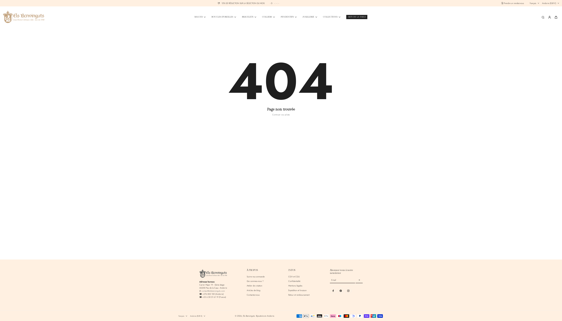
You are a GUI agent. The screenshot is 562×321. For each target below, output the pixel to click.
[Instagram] (348, 291)
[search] (543, 17)
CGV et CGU (294, 276)
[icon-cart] (556, 17)
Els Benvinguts (249, 315)
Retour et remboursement (299, 295)
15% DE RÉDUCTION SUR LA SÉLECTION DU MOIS (250, 3)
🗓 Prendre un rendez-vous (512, 3)
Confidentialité (294, 281)
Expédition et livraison (297, 290)
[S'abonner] (359, 280)
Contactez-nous (253, 295)
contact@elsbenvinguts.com (213, 290)
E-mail (333, 280)
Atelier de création (254, 285)
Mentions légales (295, 285)
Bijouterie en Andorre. (265, 315)
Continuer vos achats (281, 114)
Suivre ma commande (256, 276)
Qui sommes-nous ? (255, 281)
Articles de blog (253, 290)
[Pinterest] (340, 291)
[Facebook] (333, 291)
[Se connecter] (549, 17)
